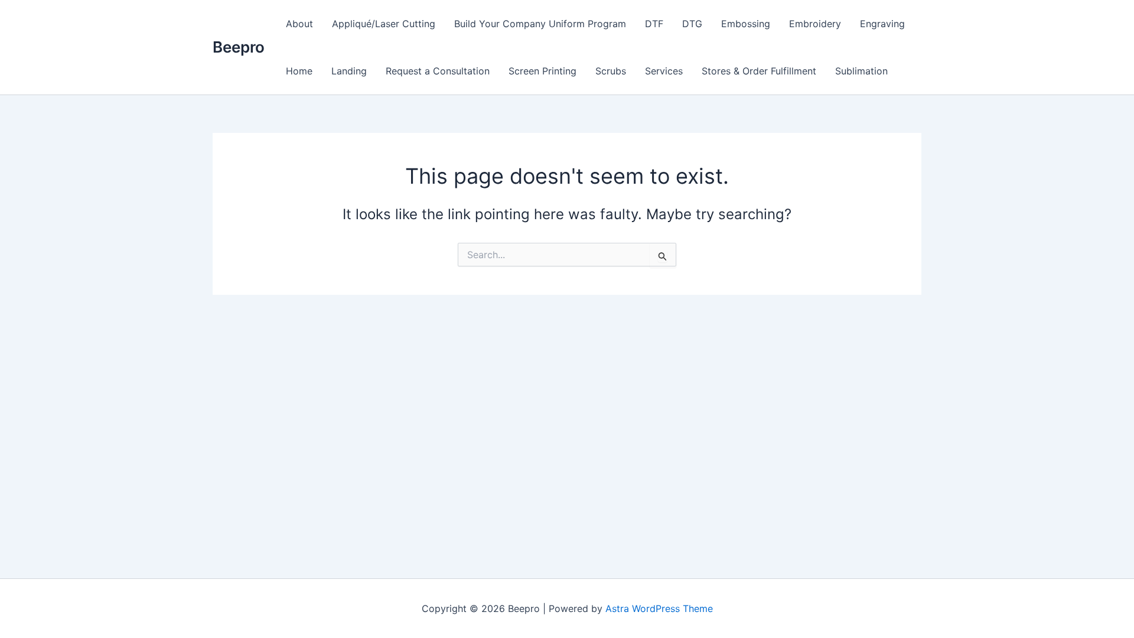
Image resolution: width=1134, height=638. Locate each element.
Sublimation (861, 71)
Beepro (239, 47)
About (299, 24)
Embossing (745, 24)
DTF (654, 24)
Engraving (882, 24)
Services (664, 71)
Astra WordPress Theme (659, 608)
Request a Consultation (438, 71)
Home (299, 71)
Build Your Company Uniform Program (540, 24)
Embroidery (815, 24)
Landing (349, 71)
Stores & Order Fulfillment (759, 71)
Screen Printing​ (542, 71)
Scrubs (610, 71)
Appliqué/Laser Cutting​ (383, 24)
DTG (692, 24)
